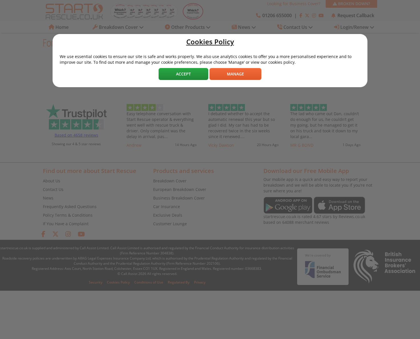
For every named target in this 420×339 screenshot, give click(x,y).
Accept (183, 74)
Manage (235, 74)
